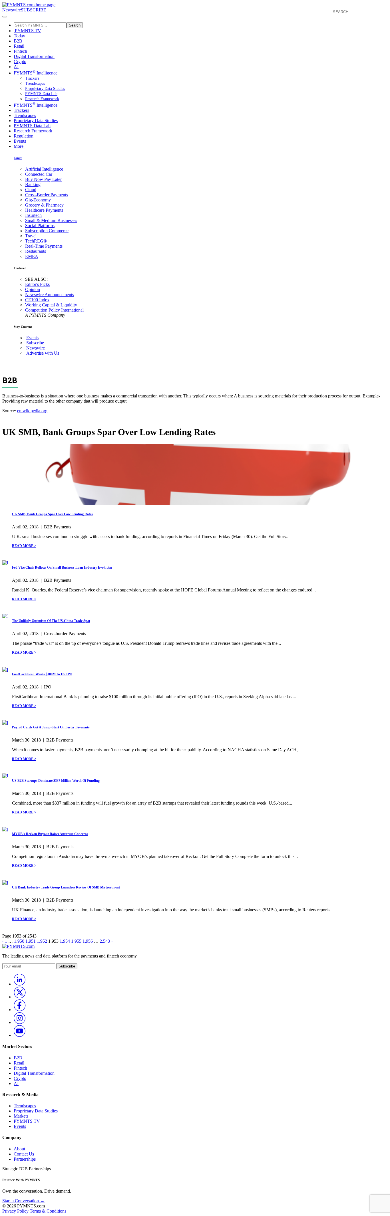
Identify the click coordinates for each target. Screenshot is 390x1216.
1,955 (76, 941)
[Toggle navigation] (4, 16)
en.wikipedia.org (32, 410)
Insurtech (33, 215)
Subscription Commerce (47, 230)
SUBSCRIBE (33, 9)
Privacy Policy (15, 1211)
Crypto (20, 61)
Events (20, 141)
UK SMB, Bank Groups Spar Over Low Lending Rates (52, 514)
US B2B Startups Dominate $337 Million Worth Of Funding (56, 781)
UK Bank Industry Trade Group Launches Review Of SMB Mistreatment (66, 887)
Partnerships (25, 1159)
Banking (33, 184)
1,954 (65, 941)
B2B (18, 41)
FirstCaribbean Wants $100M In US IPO (42, 674)
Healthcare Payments (44, 210)
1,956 (88, 941)
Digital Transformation (34, 56)
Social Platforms (40, 225)
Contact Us (24, 1154)
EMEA (31, 256)
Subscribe (35, 342)
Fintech (20, 51)
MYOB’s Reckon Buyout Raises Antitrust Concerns (50, 834)
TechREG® (36, 241)
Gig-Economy (38, 199)
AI (16, 66)
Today (19, 35)
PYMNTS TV (27, 30)
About (19, 1148)
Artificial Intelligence (44, 169)
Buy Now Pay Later (43, 179)
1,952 (42, 941)
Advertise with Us (42, 353)
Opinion (32, 289)
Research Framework (42, 99)
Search (75, 25)
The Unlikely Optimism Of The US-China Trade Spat (51, 621)
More (19, 146)
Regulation (23, 136)
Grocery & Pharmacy (44, 205)
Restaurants (35, 251)
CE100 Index (37, 299)
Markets (21, 1116)
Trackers (32, 78)
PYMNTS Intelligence (35, 72)
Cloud (30, 189)
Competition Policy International (54, 310)
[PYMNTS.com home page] (28, 4)
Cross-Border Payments (46, 194)
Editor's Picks (37, 284)
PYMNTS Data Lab (41, 94)
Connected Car (38, 174)
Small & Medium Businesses (51, 220)
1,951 (30, 941)
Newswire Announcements (49, 294)
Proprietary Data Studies (45, 88)
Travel (31, 235)
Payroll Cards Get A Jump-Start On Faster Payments (51, 727)
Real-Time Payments (44, 246)
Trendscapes (35, 83)
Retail (19, 46)
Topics (18, 157)
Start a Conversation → (23, 1200)
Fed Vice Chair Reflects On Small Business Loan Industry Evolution (62, 567)
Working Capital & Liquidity (51, 304)
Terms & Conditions (48, 1211)
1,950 (19, 941)
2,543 (105, 941)
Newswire (11, 9)
